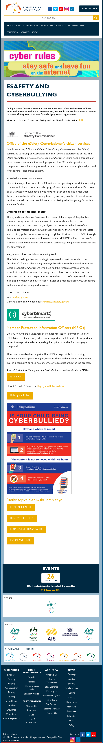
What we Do (51, 674)
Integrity (25, 32)
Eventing (11, 679)
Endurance (11, 709)
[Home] (22, 7)
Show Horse (11, 701)
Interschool (11, 705)
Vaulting (11, 696)
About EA (19, 25)
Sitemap (14, 734)
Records (31, 681)
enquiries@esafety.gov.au (55, 301)
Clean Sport (11, 714)
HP (69, 25)
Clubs (31, 714)
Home (9, 25)
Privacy (6, 734)
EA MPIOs (15, 376)
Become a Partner (51, 708)
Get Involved (32, 25)
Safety (71, 725)
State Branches (51, 686)
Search (35, 32)
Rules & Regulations (11, 718)
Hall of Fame (51, 700)
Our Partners (51, 704)
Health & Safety (58, 25)
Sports (44, 25)
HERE (81, 120)
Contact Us (52, 713)
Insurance (31, 710)
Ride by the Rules (19, 395)
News (75, 25)
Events (83, 25)
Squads (31, 677)
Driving (11, 692)
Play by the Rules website (50, 386)
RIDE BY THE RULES (21, 518)
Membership (31, 706)
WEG (71, 720)
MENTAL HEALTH (20, 507)
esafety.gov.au (20, 297)
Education (12, 32)
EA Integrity (51, 691)
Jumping (11, 683)
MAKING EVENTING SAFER (26, 529)
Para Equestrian (11, 687)
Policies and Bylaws (51, 695)
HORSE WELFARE (20, 540)
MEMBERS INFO (89, 8)
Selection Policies (31, 693)
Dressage (11, 674)
